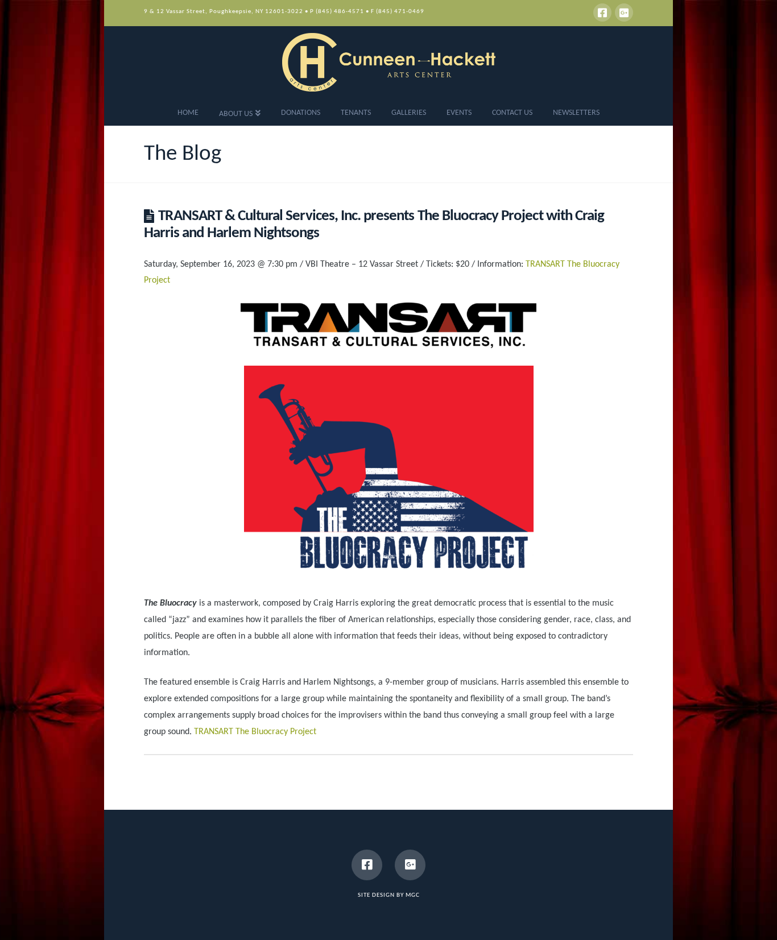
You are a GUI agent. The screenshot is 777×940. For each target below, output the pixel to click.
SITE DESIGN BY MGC (389, 895)
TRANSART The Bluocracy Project (255, 731)
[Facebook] (602, 12)
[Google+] (624, 12)
